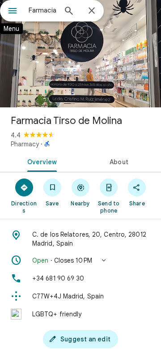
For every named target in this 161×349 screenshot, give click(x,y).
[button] (80, 260)
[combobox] (42, 10)
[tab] (40, 161)
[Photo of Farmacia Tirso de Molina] (80, 53)
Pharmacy (25, 144)
